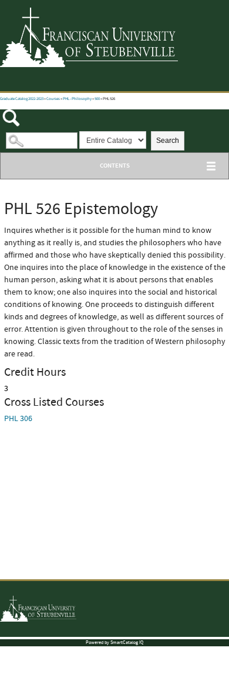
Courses (53, 99)
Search (167, 140)
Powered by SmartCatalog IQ (114, 642)
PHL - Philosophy (77, 99)
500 (97, 99)
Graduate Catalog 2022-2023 (21, 99)
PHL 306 (18, 418)
